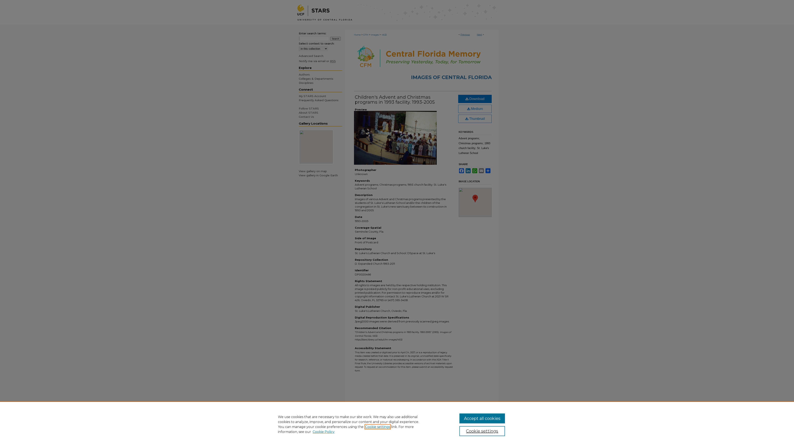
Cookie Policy (324, 432)
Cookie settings (377, 427)
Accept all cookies (482, 418)
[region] (397, 424)
